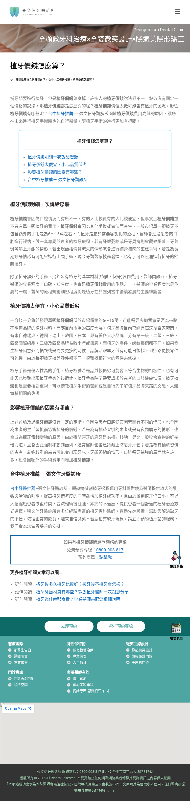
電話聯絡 (176, 566)
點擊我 (105, 557)
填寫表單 (176, 638)
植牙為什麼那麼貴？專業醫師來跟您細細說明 (78, 599)
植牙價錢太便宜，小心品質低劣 (57, 164)
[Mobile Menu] (178, 11)
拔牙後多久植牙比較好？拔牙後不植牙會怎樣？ (80, 584)
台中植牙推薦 (60, 113)
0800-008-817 (109, 549)
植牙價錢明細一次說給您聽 (53, 156)
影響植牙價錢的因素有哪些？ (55, 172)
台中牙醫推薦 (22, 488)
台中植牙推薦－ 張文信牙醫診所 (58, 179)
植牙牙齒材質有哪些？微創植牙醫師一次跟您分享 (82, 591)
